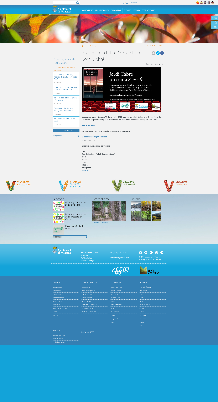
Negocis (136, 10)
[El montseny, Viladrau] (136, 210)
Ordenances (56, 305)
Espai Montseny (148, 10)
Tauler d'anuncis (57, 301)
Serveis (113, 301)
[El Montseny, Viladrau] (156, 220)
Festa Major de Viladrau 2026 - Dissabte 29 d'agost (75, 216)
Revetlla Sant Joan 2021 (154, 46)
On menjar (143, 315)
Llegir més (57, 136)
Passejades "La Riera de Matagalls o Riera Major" (63, 109)
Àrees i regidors (57, 287)
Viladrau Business (58, 338)
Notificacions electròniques (89, 305)
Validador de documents (89, 312)
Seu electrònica (86, 287)
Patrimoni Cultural (145, 305)
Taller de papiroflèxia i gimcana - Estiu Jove (66, 99)
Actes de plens (57, 290)
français (209, 2)
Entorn (142, 301)
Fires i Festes (114, 294)
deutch (212, 2)
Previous (93, 213)
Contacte (55, 315)
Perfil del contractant (88, 308)
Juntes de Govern (58, 294)
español (201, 2)
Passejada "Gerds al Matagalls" (74, 227)
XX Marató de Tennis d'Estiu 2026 (65, 120)
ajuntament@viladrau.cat (119, 258)
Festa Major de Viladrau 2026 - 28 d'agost (75, 203)
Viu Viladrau (116, 10)
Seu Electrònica (102, 10)
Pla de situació (115, 312)
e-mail (153, 53)
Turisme (127, 10)
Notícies (55, 312)
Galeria (142, 326)
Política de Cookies (154, 260)
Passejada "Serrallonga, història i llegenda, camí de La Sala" (65, 77)
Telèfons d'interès (116, 290)
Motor (112, 322)
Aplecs (141, 298)
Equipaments (115, 319)
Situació (142, 308)
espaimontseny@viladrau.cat (95, 137)
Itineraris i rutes (115, 298)
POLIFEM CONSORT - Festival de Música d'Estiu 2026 (65, 88)
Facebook (162, 53)
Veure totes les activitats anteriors (64, 69)
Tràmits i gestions (87, 294)
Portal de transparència (88, 290)
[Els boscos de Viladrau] (146, 210)
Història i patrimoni (116, 287)
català (197, 2)
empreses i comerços (59, 335)
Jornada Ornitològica (91, 46)
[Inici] (61, 9)
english (205, 2)
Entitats (113, 308)
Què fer (142, 322)
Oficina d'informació (145, 287)
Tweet (158, 53)
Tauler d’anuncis (86, 301)
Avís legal (142, 260)
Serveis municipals (58, 298)
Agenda (113, 315)
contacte (134, 3)
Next (124, 213)
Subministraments (116, 305)
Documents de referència (60, 308)
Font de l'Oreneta (100, 222)
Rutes (141, 294)
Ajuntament (87, 10)
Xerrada (85, 170)
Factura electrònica (87, 298)
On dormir (143, 319)
